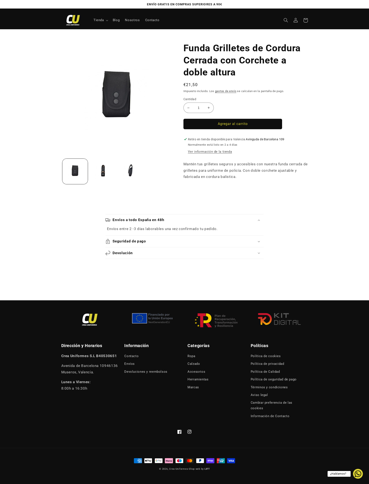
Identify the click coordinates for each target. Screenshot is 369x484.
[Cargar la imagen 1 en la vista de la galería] (75, 171)
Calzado (193, 364)
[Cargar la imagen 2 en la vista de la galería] (102, 171)
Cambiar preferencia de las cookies (271, 405)
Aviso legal (259, 395)
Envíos (129, 364)
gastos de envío (225, 91)
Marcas (193, 387)
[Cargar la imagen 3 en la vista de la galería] (130, 171)
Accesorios (196, 372)
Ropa (191, 356)
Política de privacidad (267, 364)
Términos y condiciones (269, 387)
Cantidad (189, 99)
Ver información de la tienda (210, 152)
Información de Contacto (270, 416)
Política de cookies (266, 356)
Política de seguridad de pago (274, 379)
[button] (100, 20)
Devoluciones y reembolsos (145, 372)
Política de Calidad (265, 372)
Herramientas (198, 379)
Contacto (131, 356)
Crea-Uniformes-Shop (182, 469)
